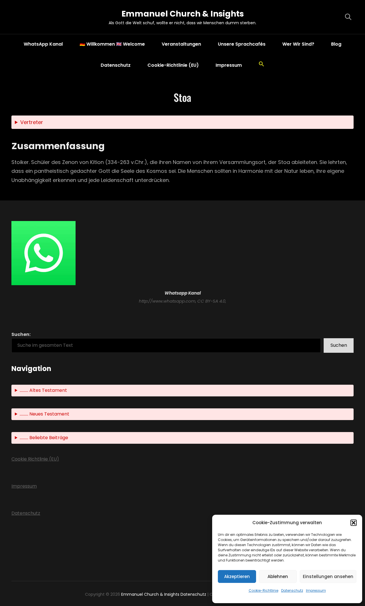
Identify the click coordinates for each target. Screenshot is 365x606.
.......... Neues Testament (44, 414)
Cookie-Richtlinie (263, 590)
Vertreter (31, 122)
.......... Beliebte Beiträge (44, 437)
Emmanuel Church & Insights (182, 13)
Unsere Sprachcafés (241, 44)
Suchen (338, 345)
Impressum (316, 590)
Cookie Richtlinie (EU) (35, 459)
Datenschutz (292, 590)
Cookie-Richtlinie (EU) (173, 65)
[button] (353, 523)
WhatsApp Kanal (43, 44)
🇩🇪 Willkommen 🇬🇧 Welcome (112, 44)
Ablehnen (277, 576)
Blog (336, 44)
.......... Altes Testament (43, 390)
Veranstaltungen (181, 44)
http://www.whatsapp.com (167, 301)
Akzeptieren (237, 576)
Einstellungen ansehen (328, 576)
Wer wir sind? (298, 44)
